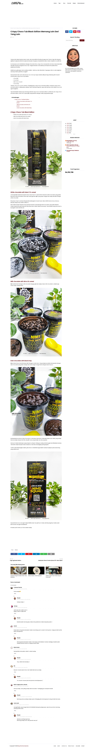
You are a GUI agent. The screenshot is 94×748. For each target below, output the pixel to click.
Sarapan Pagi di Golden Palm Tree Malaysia (19, 576)
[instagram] (78, 31)
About (58, 745)
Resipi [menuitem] (74, 3)
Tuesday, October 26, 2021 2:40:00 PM (24, 678)
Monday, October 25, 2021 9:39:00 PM (23, 599)
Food (15, 28)
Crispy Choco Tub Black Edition (22, 99)
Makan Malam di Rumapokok (35, 575)
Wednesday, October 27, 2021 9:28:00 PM (24, 696)
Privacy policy (71, 745)
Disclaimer (78, 745)
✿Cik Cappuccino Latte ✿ (20, 684)
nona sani (16, 703)
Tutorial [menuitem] (69, 3)
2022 (68, 131)
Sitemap (82, 745)
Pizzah (12, 37)
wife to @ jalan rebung (72, 145)
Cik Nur (15, 606)
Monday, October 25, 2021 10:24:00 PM (24, 619)
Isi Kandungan (15, 97)
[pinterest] (74, 31)
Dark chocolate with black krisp (24, 107)
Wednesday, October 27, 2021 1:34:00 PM (21, 686)
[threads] (82, 31)
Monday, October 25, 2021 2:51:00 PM (20, 588)
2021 (68, 132)
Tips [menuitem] (59, 3)
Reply (15, 593)
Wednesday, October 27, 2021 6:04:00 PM (21, 704)
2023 (68, 129)
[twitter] (71, 31)
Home (12, 28)
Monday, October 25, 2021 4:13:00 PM (20, 627)
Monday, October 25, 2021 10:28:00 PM (24, 659)
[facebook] (67, 31)
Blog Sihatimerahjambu (23, 746)
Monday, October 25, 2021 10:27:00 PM (24, 639)
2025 (68, 125)
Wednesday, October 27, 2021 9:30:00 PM (24, 716)
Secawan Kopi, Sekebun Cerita (73, 151)
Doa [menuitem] (64, 3)
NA (14, 666)
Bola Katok (16, 647)
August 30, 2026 (70, 141)
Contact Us (64, 745)
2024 (68, 127)
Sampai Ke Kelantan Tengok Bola (73, 146)
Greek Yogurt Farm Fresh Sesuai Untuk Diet (53, 576)
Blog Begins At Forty (72, 140)
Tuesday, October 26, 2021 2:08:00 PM (20, 667)
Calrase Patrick (18, 587)
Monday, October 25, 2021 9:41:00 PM (20, 648)
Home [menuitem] (55, 3)
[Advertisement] (47, 18)
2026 (68, 123)
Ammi (15, 626)
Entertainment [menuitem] (81, 3)
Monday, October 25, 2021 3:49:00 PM (20, 607)
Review (16, 549)
